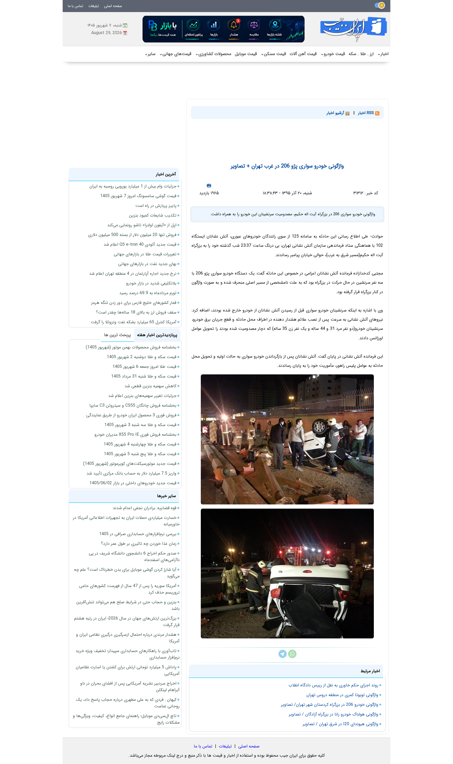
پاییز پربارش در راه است (155, 205)
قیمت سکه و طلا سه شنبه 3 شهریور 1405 (140, 425)
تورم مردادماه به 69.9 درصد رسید (147, 293)
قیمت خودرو (332, 54)
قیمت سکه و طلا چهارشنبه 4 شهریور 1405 (140, 444)
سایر (149, 54)
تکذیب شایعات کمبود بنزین (152, 215)
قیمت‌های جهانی (175, 54)
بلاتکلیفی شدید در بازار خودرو (151, 283)
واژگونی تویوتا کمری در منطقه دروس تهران (342, 695)
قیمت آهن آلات (303, 54)
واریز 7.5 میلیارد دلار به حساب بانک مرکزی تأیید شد (131, 473)
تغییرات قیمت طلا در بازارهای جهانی (145, 254)
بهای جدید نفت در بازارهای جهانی (147, 264)
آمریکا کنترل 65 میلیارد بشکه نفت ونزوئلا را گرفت (133, 322)
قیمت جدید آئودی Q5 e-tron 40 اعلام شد (140, 244)
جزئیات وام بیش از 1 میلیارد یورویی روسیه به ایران (132, 186)
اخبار (383, 54)
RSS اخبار (366, 113)
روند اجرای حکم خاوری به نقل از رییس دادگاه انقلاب (333, 685)
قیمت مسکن (273, 54)
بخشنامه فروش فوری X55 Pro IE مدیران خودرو (135, 434)
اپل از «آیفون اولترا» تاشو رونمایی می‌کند (141, 225)
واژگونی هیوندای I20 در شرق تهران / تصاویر (340, 724)
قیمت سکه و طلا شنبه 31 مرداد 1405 (143, 376)
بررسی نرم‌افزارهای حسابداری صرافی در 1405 (137, 534)
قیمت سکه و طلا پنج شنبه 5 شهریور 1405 (140, 454)
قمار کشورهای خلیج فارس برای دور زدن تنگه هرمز (133, 302)
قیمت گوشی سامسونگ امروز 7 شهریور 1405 (138, 196)
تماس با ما (75, 6)
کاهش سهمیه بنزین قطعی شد (150, 386)
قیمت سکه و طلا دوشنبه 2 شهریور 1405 (141, 357)
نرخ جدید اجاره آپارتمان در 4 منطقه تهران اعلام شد (132, 273)
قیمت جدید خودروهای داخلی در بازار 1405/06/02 (132, 483)
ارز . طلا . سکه (361, 54)
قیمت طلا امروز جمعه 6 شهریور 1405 (144, 366)
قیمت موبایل (246, 54)
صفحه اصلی (113, 6)
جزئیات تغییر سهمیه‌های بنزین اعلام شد (142, 395)
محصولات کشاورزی (213, 54)
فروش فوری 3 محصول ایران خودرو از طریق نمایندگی (131, 415)
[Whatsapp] (292, 657)
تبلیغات (93, 6)
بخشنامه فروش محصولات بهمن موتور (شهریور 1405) (131, 347)
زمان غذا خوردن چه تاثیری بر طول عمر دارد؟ (138, 543)
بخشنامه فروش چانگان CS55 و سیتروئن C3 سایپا (132, 405)
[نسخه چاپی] (209, 185)
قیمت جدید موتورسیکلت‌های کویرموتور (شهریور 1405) (129, 463)
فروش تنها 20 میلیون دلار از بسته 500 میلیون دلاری (132, 235)
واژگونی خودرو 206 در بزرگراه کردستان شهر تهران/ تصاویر (329, 704)
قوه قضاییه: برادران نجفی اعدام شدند (144, 508)
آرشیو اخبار (336, 113)
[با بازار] (223, 29)
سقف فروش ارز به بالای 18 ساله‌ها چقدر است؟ (136, 312)
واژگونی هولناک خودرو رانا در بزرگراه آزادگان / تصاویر (333, 714)
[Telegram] (282, 657)
